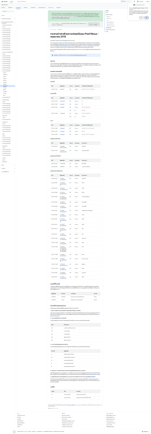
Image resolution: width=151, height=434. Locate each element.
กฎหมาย (29, 431)
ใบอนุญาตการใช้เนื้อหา (71, 405)
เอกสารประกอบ (4, 4)
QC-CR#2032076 (63, 260)
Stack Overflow (109, 424)
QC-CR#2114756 (63, 269)
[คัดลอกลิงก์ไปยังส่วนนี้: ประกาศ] (56, 61)
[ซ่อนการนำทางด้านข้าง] (14, 432)
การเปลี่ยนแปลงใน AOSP (64, 18)
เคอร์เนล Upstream (63, 147)
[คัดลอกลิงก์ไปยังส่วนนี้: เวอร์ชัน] (56, 387)
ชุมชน (26, 431)
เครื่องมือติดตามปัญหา (110, 426)
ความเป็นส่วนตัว (39, 431)
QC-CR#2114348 (63, 243)
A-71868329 (62, 107)
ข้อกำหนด (19, 417)
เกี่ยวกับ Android (20, 431)
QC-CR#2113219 (63, 189)
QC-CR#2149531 (63, 215)
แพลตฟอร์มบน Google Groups (67, 422)
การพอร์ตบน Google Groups (67, 426)
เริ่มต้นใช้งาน (10, 7)
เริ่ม (146, 17)
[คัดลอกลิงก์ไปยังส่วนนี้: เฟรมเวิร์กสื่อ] (57, 93)
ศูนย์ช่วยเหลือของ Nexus (110, 419)
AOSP (51, 29)
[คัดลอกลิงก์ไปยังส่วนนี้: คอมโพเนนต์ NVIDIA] (62, 156)
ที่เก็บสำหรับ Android (21, 415)
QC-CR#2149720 (63, 278)
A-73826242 (62, 128)
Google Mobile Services (110, 422)
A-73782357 (62, 104)
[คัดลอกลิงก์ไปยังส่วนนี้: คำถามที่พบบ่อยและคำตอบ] (67, 306)
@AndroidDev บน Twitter (66, 417)
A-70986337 (62, 131)
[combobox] (126, 1)
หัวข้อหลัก (25, 7)
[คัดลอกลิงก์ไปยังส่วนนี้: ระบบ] (54, 120)
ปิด (141, 17)
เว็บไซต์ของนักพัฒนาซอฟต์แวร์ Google (92, 374)
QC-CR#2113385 (63, 203)
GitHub (18, 426)
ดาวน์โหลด (19, 419)
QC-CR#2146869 (63, 183)
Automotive (50, 7)
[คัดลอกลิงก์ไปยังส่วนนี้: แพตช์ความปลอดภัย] (63, 71)
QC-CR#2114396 (63, 255)
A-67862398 (62, 134)
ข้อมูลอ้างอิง (59, 7)
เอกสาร (11, 1)
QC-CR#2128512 (63, 225)
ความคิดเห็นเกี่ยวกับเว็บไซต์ (48, 431)
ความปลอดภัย (18, 7)
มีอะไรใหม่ (3, 7)
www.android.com (109, 421)
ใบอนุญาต (34, 431)
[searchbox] (7, 11)
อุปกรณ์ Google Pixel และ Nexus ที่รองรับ (66, 44)
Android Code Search (21, 1)
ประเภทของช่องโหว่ (54, 75)
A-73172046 (62, 101)
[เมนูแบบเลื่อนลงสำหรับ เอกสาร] (14, 1)
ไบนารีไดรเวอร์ (19, 424)
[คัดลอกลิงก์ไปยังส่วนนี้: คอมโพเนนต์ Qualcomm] (64, 171)
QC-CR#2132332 (63, 235)
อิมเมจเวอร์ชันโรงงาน (20, 422)
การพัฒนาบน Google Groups (67, 424)
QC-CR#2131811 (63, 179)
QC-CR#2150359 (63, 220)
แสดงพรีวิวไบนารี (20, 421)
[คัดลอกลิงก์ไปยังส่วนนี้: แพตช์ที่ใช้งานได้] (61, 284)
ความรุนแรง (60, 75)
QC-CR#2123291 (63, 265)
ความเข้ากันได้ (33, 7)
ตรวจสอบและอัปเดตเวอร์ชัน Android (86, 47)
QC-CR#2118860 (63, 207)
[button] (7, 19)
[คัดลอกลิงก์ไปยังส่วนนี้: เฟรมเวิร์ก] (56, 81)
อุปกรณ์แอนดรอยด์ (41, 7)
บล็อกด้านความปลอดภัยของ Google (68, 421)
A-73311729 (62, 89)
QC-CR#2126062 (63, 193)
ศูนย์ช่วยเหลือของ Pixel (110, 417)
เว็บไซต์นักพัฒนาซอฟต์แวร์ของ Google (79, 55)
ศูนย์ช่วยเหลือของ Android (111, 415)
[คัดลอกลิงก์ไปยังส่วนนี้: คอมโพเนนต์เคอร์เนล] (61, 138)
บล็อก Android (64, 419)
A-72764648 (62, 113)
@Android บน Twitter (66, 415)
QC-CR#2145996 (63, 229)
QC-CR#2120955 (63, 211)
